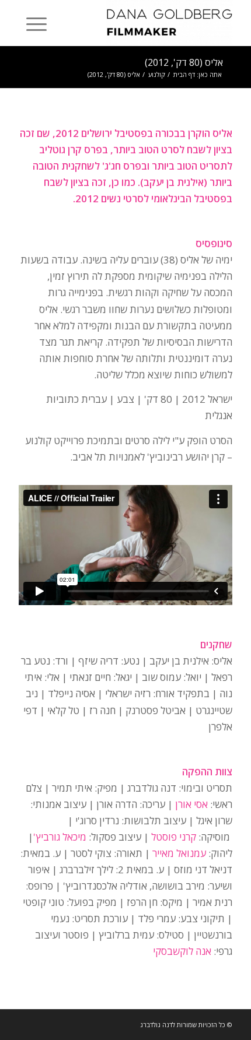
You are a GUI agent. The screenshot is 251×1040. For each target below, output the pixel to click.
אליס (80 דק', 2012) (184, 62)
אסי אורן (191, 804)
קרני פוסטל (173, 837)
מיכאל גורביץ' (59, 837)
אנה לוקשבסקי (182, 951)
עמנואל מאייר (179, 853)
